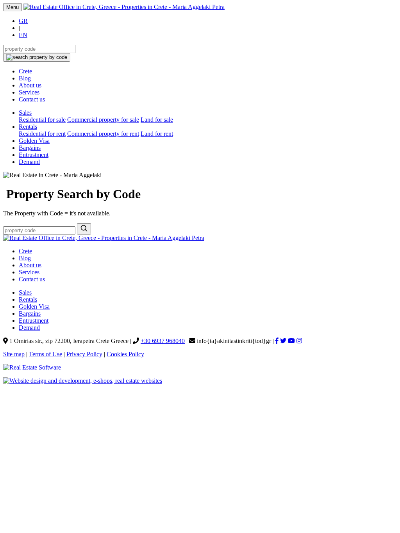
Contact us (32, 99)
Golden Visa (34, 140)
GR (23, 21)
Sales (25, 112)
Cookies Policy (125, 354)
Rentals (28, 126)
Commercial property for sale (103, 119)
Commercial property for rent (103, 133)
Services (29, 92)
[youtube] (291, 341)
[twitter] (283, 341)
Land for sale (157, 119)
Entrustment (33, 154)
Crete (25, 71)
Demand (29, 161)
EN (23, 35)
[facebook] (277, 341)
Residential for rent (42, 133)
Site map (14, 354)
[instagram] (299, 341)
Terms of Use (45, 354)
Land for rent (157, 133)
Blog (25, 78)
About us (30, 85)
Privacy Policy (84, 354)
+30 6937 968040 (163, 341)
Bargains (30, 147)
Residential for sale (42, 119)
